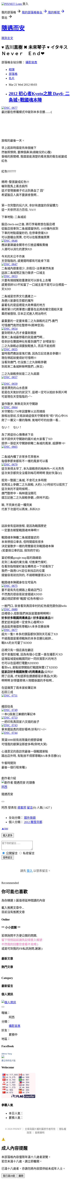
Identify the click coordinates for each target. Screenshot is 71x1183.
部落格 (13, 73)
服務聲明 (39, 1132)
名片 (12, 78)
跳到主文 (7, 38)
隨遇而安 (13, 28)
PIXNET (17, 1129)
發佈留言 (7, 857)
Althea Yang (6, 1054)
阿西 (4, 786)
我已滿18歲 (9, 1175)
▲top (4, 828)
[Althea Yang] (2, 1057)
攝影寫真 (31, 62)
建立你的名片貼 (8, 1061)
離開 (21, 1175)
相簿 (12, 69)
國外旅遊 (30, 817)
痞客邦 (21, 807)
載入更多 (7, 835)
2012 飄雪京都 (33, 822)
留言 (30, 807)
